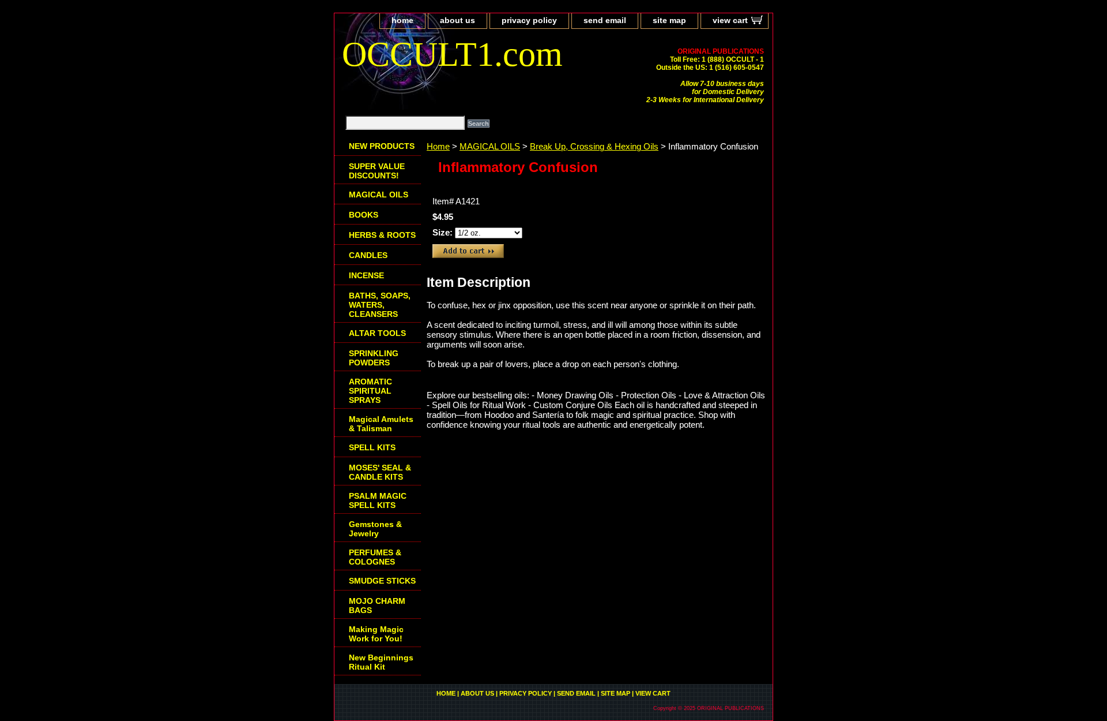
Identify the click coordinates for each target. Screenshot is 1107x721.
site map (669, 20)
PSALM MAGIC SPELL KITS (377, 500)
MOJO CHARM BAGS (377, 605)
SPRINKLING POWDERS (373, 358)
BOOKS (363, 214)
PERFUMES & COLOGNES (375, 557)
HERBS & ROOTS (382, 235)
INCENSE (366, 275)
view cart (730, 20)
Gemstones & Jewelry (375, 529)
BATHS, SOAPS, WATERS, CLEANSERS (380, 305)
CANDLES (368, 255)
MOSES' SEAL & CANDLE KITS (380, 472)
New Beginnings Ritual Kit (381, 662)
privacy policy (529, 20)
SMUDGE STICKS (382, 580)
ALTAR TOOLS (377, 333)
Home (438, 146)
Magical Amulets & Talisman (381, 423)
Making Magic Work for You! (376, 634)
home (402, 20)
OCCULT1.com (452, 54)
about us (457, 20)
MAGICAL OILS (490, 146)
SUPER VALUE (377, 171)
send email (604, 20)
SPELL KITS (372, 447)
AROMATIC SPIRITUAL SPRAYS (370, 391)
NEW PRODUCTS (382, 146)
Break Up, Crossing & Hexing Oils (594, 146)
